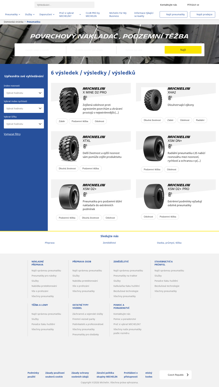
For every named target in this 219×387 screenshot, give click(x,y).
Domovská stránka (13, 21)
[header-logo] (17, 5)
